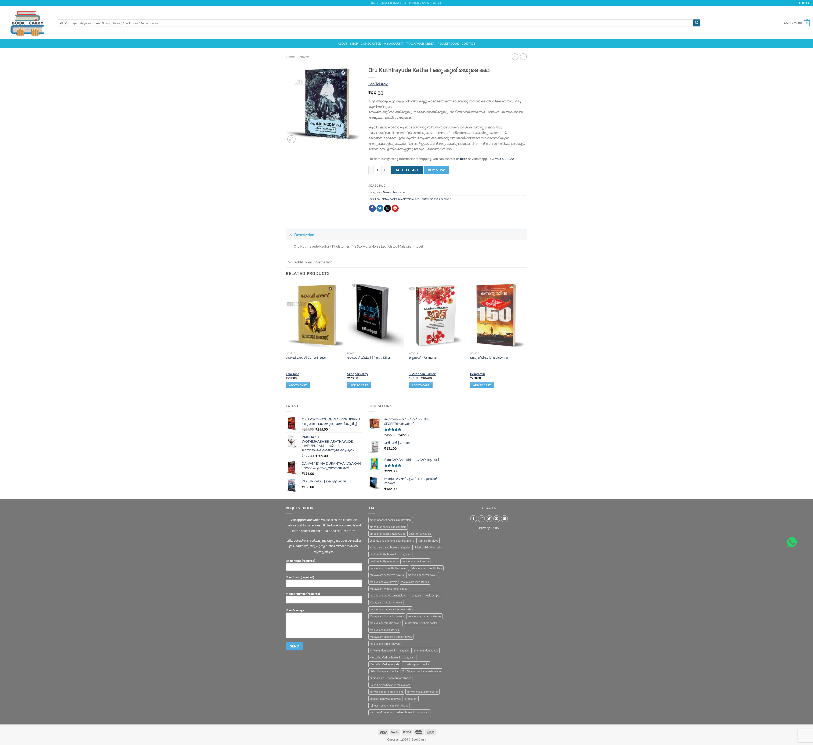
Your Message (295, 610)
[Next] (527, 338)
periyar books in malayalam (386, 691)
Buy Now (436, 170)
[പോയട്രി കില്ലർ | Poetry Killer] (375, 315)
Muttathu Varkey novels (384, 664)
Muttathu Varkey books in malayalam (392, 657)
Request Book (448, 43)
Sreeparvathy (357, 374)
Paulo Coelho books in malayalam (390, 685)
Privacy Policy (489, 528)
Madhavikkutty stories (429, 547)
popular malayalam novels (385, 698)
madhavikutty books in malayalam (390, 554)
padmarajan (377, 678)
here (463, 159)
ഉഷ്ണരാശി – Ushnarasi (423, 357)
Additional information (313, 262)
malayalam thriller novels (385, 643)
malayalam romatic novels (385, 623)
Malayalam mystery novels (386, 602)
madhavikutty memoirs (384, 561)
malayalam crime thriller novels (389, 568)
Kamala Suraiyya (428, 540)
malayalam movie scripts (425, 595)
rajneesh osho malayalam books (389, 705)
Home (290, 57)
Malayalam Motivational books (388, 588)
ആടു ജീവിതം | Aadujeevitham (490, 357)
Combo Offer (371, 43)
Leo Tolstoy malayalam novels (433, 199)
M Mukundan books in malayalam (390, 650)
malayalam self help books (421, 623)
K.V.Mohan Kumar (422, 374)
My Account (393, 43)
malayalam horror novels (423, 575)
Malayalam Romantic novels (387, 616)
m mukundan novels (426, 650)
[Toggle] (290, 234)
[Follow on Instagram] (803, 3)
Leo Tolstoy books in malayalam (394, 199)
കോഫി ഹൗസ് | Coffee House (306, 357)
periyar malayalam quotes (422, 691)
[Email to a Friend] (387, 208)
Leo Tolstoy (378, 84)
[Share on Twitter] (379, 208)
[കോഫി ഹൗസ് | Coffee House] (314, 315)
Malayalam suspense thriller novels (391, 636)
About (342, 43)
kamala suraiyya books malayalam (390, 547)
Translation (399, 192)
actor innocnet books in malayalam (391, 520)
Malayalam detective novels (387, 575)
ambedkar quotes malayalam (387, 533)
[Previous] (286, 338)
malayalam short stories (384, 630)
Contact (468, 43)
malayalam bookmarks (415, 561)
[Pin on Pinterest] (395, 208)
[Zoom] (291, 139)
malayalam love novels (383, 582)
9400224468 (504, 159)
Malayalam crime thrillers (426, 568)
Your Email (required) (300, 577)
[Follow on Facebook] (799, 3)
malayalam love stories (415, 582)
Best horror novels (420, 533)
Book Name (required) (300, 560)
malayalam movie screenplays (388, 595)
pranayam (411, 698)
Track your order (420, 43)
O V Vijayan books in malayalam (421, 671)
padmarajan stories (399, 678)
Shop (354, 43)
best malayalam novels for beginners (392, 540)
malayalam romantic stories (424, 616)
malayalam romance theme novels (390, 609)
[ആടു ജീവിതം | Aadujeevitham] (498, 315)
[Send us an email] (807, 3)
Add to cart (407, 170)
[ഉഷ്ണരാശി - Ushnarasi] (437, 315)
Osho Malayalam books (384, 671)
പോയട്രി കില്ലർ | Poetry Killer (368, 357)
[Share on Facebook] (372, 208)
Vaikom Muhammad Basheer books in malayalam (399, 712)
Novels (304, 57)
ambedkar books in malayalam (388, 527)
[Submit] (696, 23)
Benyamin (477, 374)
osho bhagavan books (416, 664)
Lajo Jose (292, 374)
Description (304, 235)
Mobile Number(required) (303, 593)
